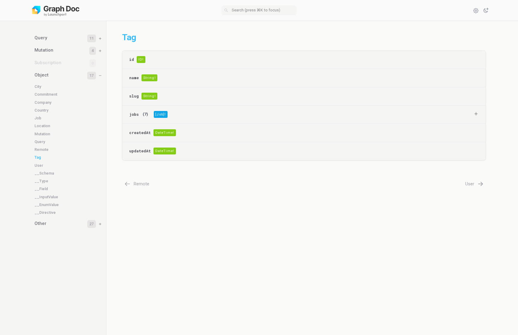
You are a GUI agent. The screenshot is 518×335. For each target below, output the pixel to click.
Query (39, 141)
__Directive (45, 212)
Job (37, 118)
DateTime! (164, 133)
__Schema (44, 173)
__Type (41, 181)
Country (41, 110)
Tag (37, 157)
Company (42, 102)
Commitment (45, 94)
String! (149, 78)
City (37, 86)
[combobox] (259, 10)
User (38, 165)
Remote (41, 149)
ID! (141, 59)
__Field (41, 189)
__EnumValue (46, 204)
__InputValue (46, 197)
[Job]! (160, 114)
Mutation (42, 134)
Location (42, 126)
